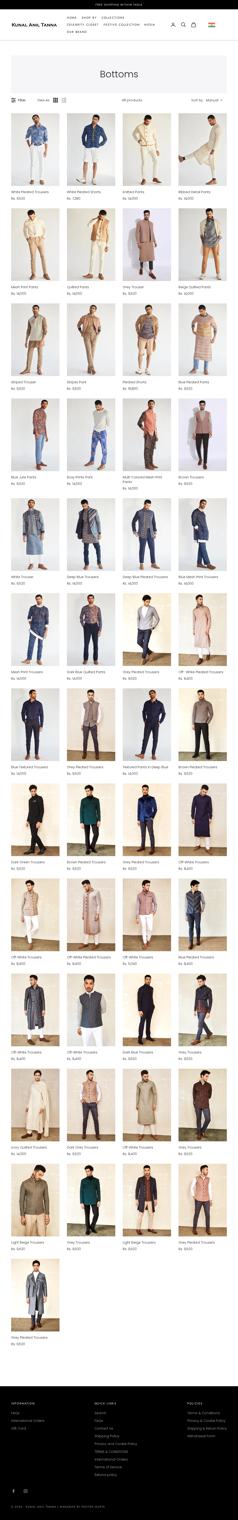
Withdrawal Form (201, 1436)
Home (72, 18)
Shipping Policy (107, 1436)
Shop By (89, 18)
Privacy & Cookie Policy (206, 1420)
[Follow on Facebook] (13, 1491)
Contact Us (104, 1428)
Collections (113, 18)
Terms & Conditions (203, 1413)
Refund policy (106, 1474)
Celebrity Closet (83, 25)
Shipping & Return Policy (207, 1428)
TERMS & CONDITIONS (111, 1451)
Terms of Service (108, 1467)
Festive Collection (122, 25)
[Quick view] (55, 181)
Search (100, 1413)
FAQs (15, 1413)
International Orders (27, 1420)
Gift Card (18, 1428)
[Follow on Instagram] (25, 1491)
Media (149, 25)
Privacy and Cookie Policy (116, 1443)
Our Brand (77, 32)
